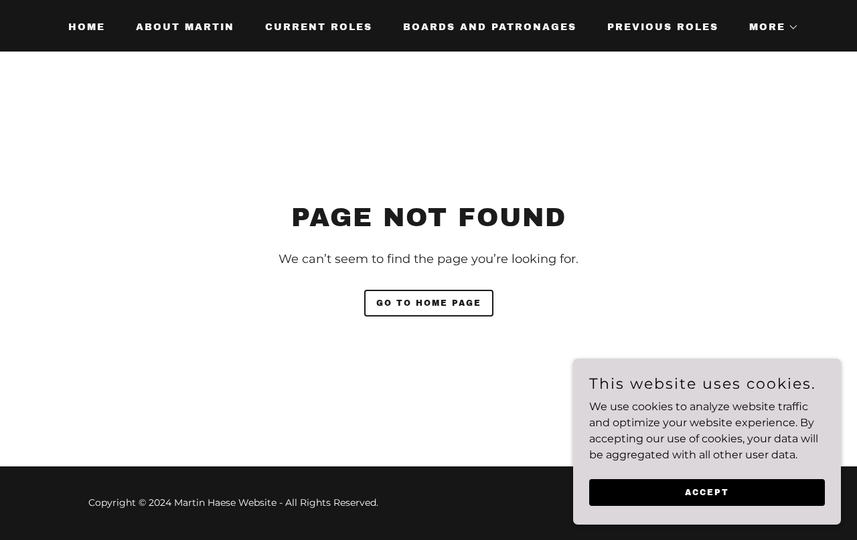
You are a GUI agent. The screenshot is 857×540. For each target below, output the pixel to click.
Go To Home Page (428, 303)
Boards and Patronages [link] (489, 27)
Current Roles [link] (318, 27)
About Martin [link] (185, 27)
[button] (769, 27)
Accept (707, 492)
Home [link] (86, 27)
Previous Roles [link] (662, 27)
